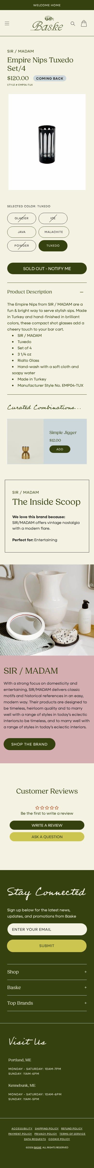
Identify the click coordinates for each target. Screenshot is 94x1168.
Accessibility (22, 1128)
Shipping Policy (47, 1128)
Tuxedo (53, 245)
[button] (73, 23)
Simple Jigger (63, 432)
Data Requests (35, 1139)
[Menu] (7, 23)
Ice (53, 218)
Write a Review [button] (47, 825)
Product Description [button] (29, 292)
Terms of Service (73, 1133)
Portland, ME (19, 1060)
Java (22, 232)
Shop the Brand (29, 744)
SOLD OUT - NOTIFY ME (47, 268)
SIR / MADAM (25, 492)
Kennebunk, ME (21, 1085)
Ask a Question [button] (47, 836)
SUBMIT (46, 945)
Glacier (22, 218)
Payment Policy (20, 1133)
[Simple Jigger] (25, 441)
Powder (21, 245)
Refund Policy (72, 1128)
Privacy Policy (45, 1133)
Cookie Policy (59, 1139)
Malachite (54, 232)
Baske (37, 1147)
